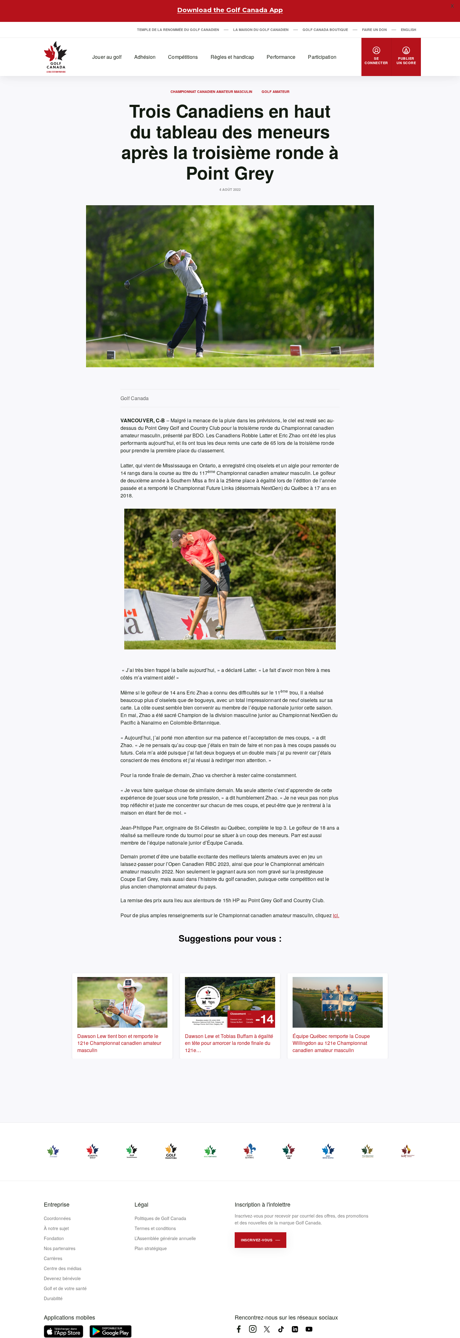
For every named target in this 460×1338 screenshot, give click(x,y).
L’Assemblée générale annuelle (165, 1238)
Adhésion (145, 56)
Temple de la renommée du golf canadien (178, 29)
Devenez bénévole (62, 1278)
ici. (336, 915)
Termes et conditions (155, 1228)
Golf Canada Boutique (325, 29)
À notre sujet (56, 1228)
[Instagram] (253, 1329)
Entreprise (56, 1204)
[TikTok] (281, 1329)
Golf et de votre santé (65, 1288)
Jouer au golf (106, 56)
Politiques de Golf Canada (160, 1218)
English (408, 29)
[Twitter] (267, 1329)
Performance (281, 56)
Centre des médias (62, 1268)
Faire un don (374, 29)
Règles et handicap (232, 56)
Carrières (53, 1258)
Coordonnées (57, 1218)
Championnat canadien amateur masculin (211, 91)
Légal (141, 1204)
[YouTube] (309, 1329)
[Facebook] (239, 1329)
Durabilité (53, 1298)
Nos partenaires (59, 1248)
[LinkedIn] (295, 1329)
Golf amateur (275, 91)
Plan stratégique (151, 1248)
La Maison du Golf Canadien (261, 29)
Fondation (54, 1238)
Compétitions (183, 56)
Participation (322, 56)
